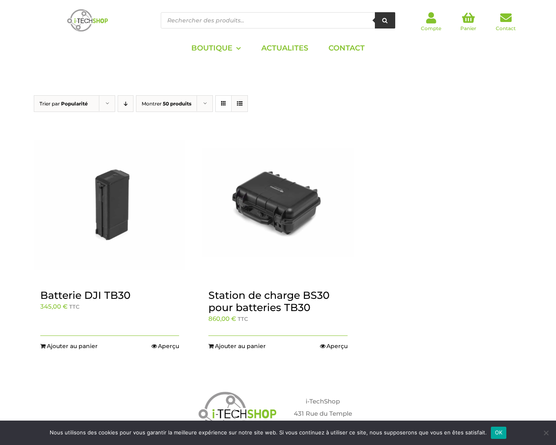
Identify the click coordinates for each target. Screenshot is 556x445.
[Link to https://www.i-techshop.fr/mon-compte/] (431, 18)
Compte (431, 28)
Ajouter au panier (72, 346)
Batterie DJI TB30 (85, 295)
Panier (468, 28)
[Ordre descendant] (126, 103)
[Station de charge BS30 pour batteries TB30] (277, 205)
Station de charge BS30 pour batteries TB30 (269, 301)
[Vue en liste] (239, 104)
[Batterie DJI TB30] (109, 205)
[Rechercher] (385, 20)
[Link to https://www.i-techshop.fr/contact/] (506, 18)
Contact (506, 28)
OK (499, 432)
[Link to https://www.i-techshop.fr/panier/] (468, 18)
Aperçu (168, 346)
